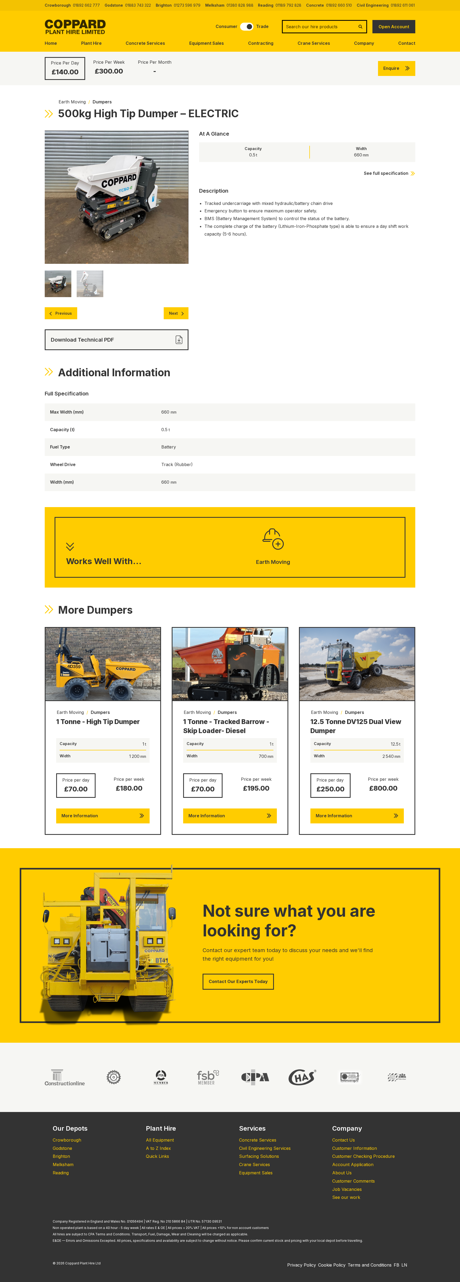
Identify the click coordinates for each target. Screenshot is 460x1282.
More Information (79, 815)
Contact (406, 43)
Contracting (260, 43)
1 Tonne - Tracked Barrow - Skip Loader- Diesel (226, 726)
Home (51, 43)
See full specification (386, 173)
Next (173, 313)
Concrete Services (145, 43)
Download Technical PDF (82, 340)
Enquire (391, 68)
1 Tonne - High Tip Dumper (98, 722)
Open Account (394, 26)
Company (364, 43)
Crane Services (314, 43)
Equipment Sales (206, 43)
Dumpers (102, 101)
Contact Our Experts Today (238, 981)
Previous (63, 313)
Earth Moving (72, 101)
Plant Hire (91, 43)
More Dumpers (95, 610)
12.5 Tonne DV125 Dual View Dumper (355, 726)
